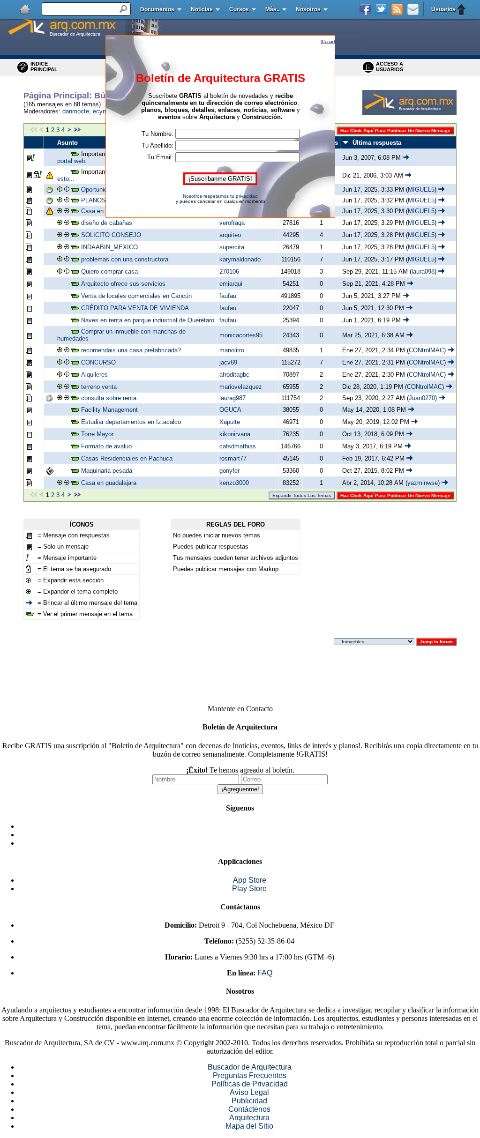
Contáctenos (249, 1109)
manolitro (231, 350)
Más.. (272, 9)
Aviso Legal (249, 1092)
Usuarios (443, 9)
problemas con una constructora (124, 259)
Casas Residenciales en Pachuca (126, 458)
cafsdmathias (237, 446)
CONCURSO (98, 362)
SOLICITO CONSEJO (111, 234)
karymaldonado (240, 259)
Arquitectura (249, 1118)
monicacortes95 (240, 335)
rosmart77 (233, 458)
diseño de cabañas (106, 222)
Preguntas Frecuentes (249, 1075)
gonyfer (229, 470)
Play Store (249, 889)
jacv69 (228, 362)
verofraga (232, 222)
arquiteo (230, 234)
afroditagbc (234, 374)
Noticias (202, 9)
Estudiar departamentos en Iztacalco (131, 421)
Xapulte (229, 421)
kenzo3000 (234, 482)
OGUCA (230, 409)
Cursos (239, 9)
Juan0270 (422, 398)
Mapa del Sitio (249, 1126)
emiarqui (230, 283)
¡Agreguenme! (240, 789)
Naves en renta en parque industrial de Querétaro (147, 320)
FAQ (264, 973)
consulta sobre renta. (109, 398)
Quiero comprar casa (109, 271)
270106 (229, 271)
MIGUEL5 (421, 189)
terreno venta (99, 386)
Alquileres (94, 374)
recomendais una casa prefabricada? (131, 350)
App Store (249, 880)
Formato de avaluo (106, 446)
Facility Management (109, 409)
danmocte (75, 111)
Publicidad (249, 1101)
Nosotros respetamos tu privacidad (220, 196)
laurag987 (232, 398)
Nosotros (308, 9)
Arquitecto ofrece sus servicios (123, 283)
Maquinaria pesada (106, 470)
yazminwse (422, 482)
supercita (231, 247)
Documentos (157, 9)
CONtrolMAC (426, 350)
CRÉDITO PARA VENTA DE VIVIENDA (135, 308)
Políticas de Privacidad (249, 1084)
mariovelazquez (240, 386)
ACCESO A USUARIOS (389, 66)
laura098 (423, 271)
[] (328, 41)
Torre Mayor (97, 434)
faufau (227, 295)
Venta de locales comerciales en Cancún (136, 295)
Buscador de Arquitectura (250, 1067)
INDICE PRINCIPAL (44, 66)
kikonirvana (234, 434)
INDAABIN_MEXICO (109, 247)
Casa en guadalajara (108, 482)
